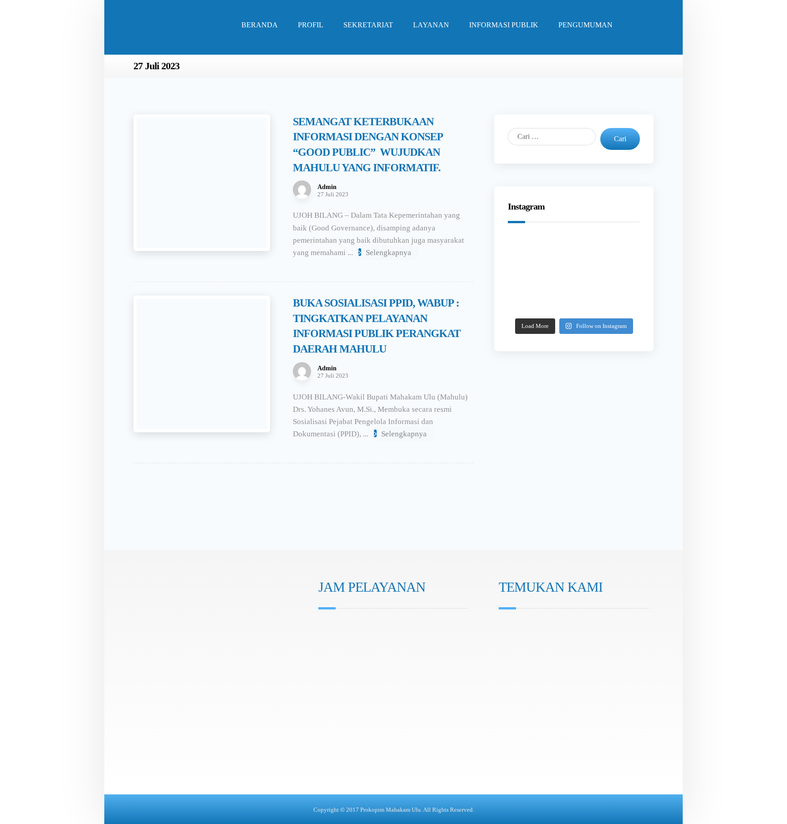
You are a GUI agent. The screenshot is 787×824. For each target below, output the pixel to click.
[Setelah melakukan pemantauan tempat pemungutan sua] (616, 301)
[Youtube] (350, 676)
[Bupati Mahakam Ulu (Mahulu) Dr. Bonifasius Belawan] (616, 250)
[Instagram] (324, 676)
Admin (327, 187)
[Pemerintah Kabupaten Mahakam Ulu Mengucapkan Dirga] (531, 301)
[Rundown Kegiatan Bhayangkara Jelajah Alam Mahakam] (573, 250)
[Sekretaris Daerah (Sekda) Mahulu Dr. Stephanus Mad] (573, 301)
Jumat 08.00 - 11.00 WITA (363, 641)
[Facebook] (337, 676)
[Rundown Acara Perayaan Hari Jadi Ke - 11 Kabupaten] (531, 250)
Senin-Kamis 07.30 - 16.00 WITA (372, 628)
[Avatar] (302, 189)
